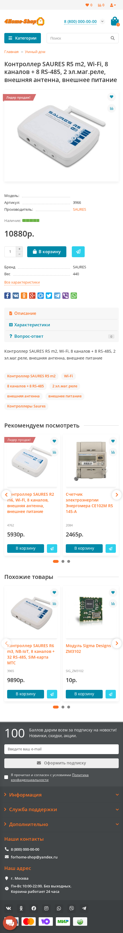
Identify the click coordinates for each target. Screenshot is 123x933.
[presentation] (6, 495)
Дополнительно (28, 824)
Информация (25, 794)
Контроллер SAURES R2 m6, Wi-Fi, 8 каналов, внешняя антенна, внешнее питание (30, 502)
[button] (56, 561)
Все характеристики (22, 282)
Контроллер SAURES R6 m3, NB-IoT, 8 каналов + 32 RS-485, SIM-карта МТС (31, 654)
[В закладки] (111, 97)
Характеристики (32, 325)
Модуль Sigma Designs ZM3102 (88, 648)
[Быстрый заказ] (78, 251)
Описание (25, 313)
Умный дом (35, 51)
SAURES (79, 209)
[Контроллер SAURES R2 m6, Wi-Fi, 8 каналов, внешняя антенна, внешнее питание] (32, 461)
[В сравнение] (111, 108)
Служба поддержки (33, 809)
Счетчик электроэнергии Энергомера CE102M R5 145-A (89, 502)
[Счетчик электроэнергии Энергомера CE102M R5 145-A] (91, 461)
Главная (11, 51)
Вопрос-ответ (63, 336)
